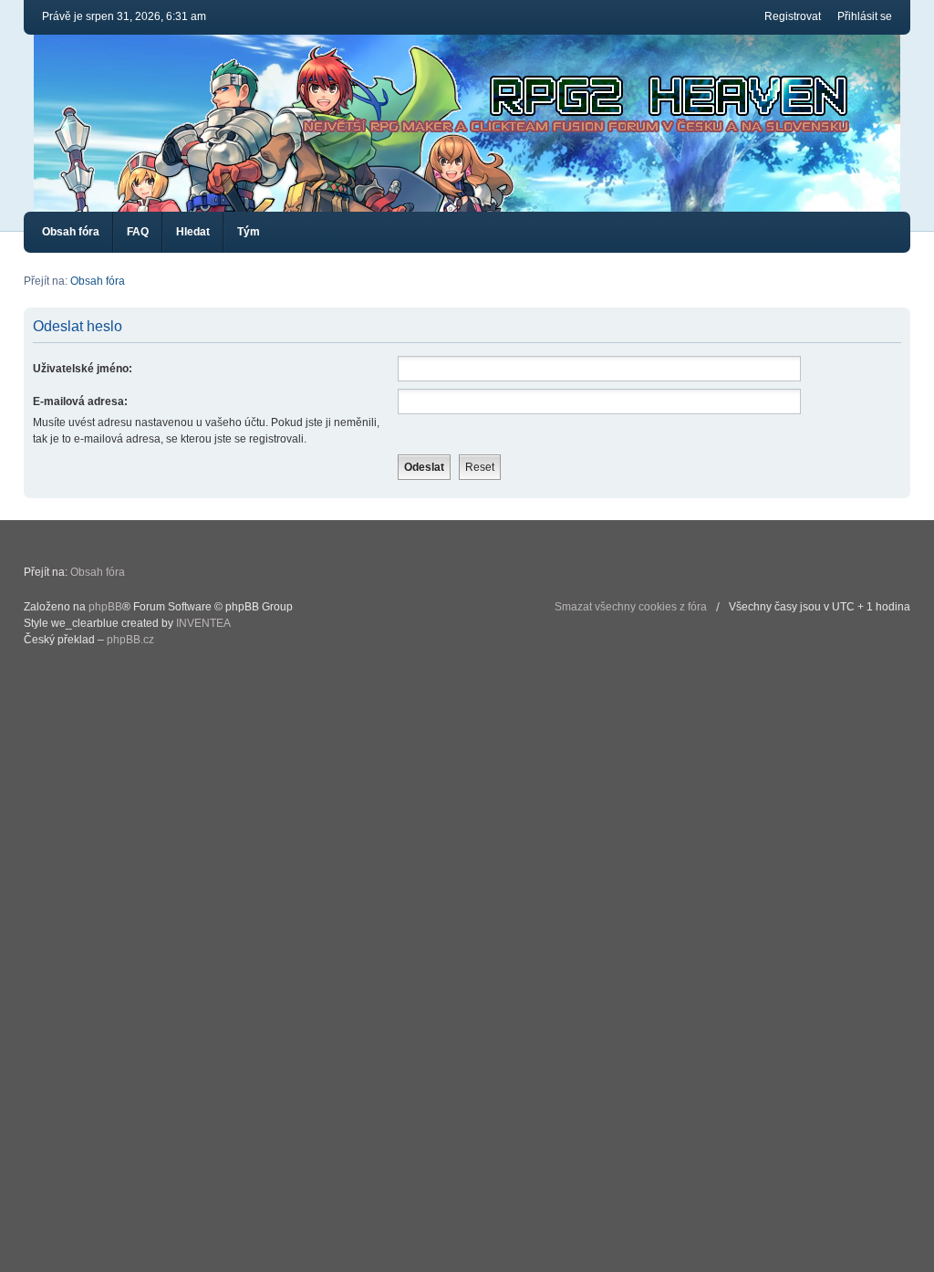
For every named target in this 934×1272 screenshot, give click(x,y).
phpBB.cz (130, 639)
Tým (248, 231)
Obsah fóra (70, 231)
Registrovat (792, 16)
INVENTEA (203, 623)
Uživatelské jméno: (82, 368)
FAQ (138, 231)
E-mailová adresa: (80, 401)
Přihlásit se (864, 16)
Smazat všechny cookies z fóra (631, 606)
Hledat (193, 231)
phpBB (105, 606)
